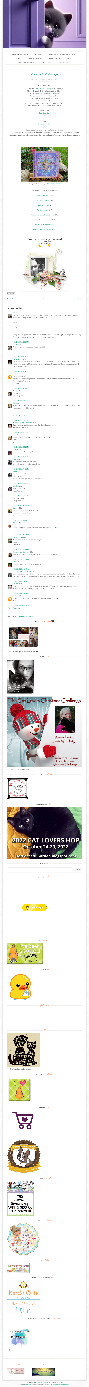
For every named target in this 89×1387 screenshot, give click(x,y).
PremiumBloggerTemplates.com (60, 1384)
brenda (15, 344)
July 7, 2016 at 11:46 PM (21, 505)
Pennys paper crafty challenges (42, 215)
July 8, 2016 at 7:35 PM (21, 549)
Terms (19, 58)
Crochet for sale (34, 58)
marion (15, 449)
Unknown (16, 374)
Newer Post (11, 299)
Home (45, 299)
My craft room (46, 62)
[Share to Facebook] (14, 293)
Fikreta (36, 79)
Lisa (14, 403)
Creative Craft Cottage (44, 74)
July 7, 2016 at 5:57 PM (21, 400)
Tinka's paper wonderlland (23, 422)
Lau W (15, 508)
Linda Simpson (18, 537)
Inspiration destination (42, 220)
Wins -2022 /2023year (26, 62)
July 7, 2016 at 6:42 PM (21, 420)
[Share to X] (12, 293)
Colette (16, 584)
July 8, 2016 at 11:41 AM (21, 535)
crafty (15, 596)
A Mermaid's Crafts (20, 415)
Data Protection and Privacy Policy (62, 54)
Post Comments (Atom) (25, 616)
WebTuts (28, 1384)
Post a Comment (14, 608)
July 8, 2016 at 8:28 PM (21, 559)
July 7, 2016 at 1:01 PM (21, 342)
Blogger (61, 1383)
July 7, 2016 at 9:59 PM (21, 496)
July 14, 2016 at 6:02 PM (21, 605)
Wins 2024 (38, 54)
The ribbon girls (42, 210)
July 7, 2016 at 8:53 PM (21, 457)
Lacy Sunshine (44, 113)
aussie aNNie (17, 522)
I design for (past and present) (60, 58)
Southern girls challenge (44, 224)
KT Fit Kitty (17, 359)
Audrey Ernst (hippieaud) (22, 571)
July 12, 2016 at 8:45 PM (21, 593)
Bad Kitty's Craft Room (43, 1383)
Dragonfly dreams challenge (42, 229)
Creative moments (42, 205)
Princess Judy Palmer (20, 552)
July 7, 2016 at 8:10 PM (21, 432)
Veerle (15, 486)
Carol (15, 562)
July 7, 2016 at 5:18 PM (21, 388)
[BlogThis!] (10, 293)
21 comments (53, 79)
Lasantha (46, 1384)
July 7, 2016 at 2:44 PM (21, 357)
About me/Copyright (20, 54)
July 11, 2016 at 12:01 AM (21, 569)
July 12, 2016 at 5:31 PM (21, 581)
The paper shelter (44, 124)
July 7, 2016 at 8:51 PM (21, 447)
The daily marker (42, 195)
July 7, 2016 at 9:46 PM (21, 483)
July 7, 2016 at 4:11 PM (21, 371)
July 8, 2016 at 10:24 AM (21, 520)
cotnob (15, 435)
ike (14, 313)
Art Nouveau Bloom (54, 184)
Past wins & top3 (65, 62)
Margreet (16, 391)
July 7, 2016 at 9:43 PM (21, 469)
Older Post (78, 299)
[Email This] (7, 293)
